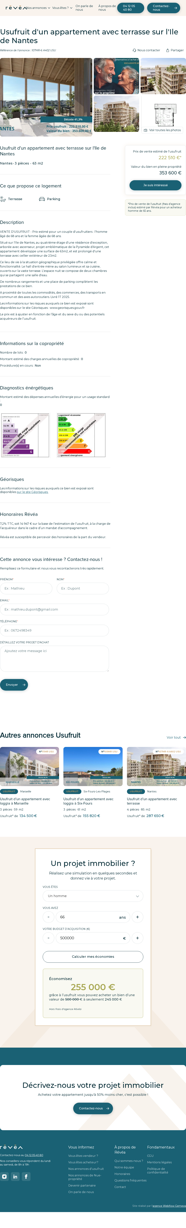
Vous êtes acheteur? (83, 1162)
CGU (150, 1156)
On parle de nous (84, 7)
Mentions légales (159, 1162)
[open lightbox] (116, 76)
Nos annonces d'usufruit (86, 1169)
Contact (120, 1187)
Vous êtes (50, 887)
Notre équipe (124, 1167)
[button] (38, 8)
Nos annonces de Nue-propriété (84, 1177)
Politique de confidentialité (157, 1170)
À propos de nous (107, 7)
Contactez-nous (161, 7)
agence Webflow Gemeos (169, 1206)
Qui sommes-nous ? (128, 1161)
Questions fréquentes (130, 1180)
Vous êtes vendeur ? (83, 1156)
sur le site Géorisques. (32, 492)
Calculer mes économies (93, 957)
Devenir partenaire (82, 1185)
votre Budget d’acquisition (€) (66, 929)
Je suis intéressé (155, 185)
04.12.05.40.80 (34, 1155)
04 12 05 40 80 (129, 7)
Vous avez (50, 908)
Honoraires (122, 1174)
